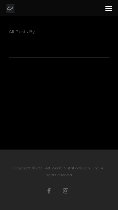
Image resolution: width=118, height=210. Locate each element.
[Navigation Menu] (108, 8)
